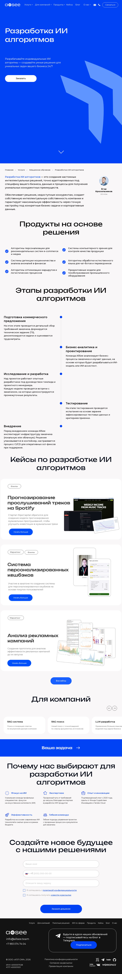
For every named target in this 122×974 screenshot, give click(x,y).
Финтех (14, 486)
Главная (9, 170)
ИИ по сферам (78, 923)
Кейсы (100, 923)
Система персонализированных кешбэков (38, 570)
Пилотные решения (60, 923)
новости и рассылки (61, 895)
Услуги (21, 170)
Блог (108, 923)
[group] (24, 725)
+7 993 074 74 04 (16, 943)
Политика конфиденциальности (61, 959)
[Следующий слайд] (114, 708)
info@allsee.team (17, 939)
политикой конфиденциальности (60, 890)
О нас (114, 923)
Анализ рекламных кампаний (33, 638)
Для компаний (43, 923)
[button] (110, 4)
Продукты (91, 923)
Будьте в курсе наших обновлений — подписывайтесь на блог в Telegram (85, 937)
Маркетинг (15, 552)
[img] (95, 5)
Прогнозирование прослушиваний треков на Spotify (39, 503)
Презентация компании (61, 966)
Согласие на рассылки (61, 963)
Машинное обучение (39, 170)
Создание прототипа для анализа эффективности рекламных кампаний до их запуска (29, 651)
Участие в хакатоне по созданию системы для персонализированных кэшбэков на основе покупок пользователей (31, 586)
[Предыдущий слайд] (109, 708)
